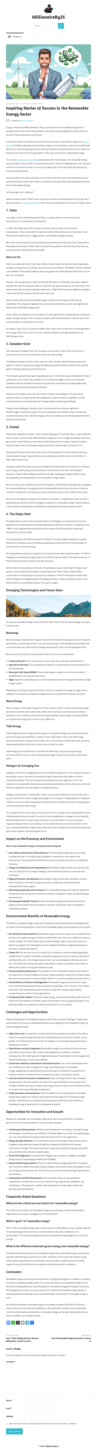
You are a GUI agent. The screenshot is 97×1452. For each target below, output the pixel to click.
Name (9, 1400)
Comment (11, 1361)
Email (9, 1408)
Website (9, 1416)
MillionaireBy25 (48, 17)
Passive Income (37, 103)
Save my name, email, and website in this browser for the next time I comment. (43, 1423)
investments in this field (28, 159)
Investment (26, 103)
